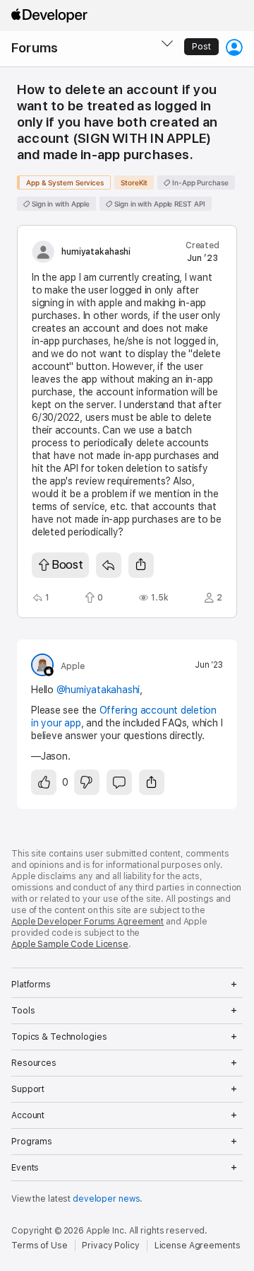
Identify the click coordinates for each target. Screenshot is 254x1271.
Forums (34, 48)
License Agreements (198, 1245)
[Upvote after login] (43, 782)
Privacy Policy (110, 1245)
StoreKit (134, 182)
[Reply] (108, 565)
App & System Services (65, 182)
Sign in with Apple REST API (158, 203)
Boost (67, 564)
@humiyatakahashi (98, 689)
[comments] (119, 782)
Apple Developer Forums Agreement (87, 922)
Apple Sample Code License (69, 944)
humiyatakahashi (96, 252)
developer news (106, 1199)
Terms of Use (39, 1245)
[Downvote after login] (86, 782)
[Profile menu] (234, 47)
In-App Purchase (199, 182)
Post (201, 47)
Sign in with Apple (60, 203)
